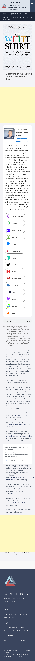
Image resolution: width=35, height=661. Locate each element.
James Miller (25, 82)
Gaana (14, 272)
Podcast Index (17, 279)
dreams (8, 554)
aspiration (26, 552)
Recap (21, 489)
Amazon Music (17, 230)
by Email (15, 285)
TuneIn (14, 292)
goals (17, 554)
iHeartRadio (16, 251)
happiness (21, 554)
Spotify (14, 223)
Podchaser (15, 265)
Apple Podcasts (17, 216)
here (11, 494)
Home (6, 14)
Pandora (15, 244)
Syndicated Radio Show (19, 14)
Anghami (15, 306)
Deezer (14, 299)
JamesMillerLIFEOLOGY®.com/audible (19, 436)
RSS (13, 313)
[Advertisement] (17, 105)
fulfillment (13, 554)
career (4, 554)
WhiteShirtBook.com (21, 415)
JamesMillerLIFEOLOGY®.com (16, 424)
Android (14, 237)
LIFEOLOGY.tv (10, 427)
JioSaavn (15, 258)
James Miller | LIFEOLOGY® (16, 4)
